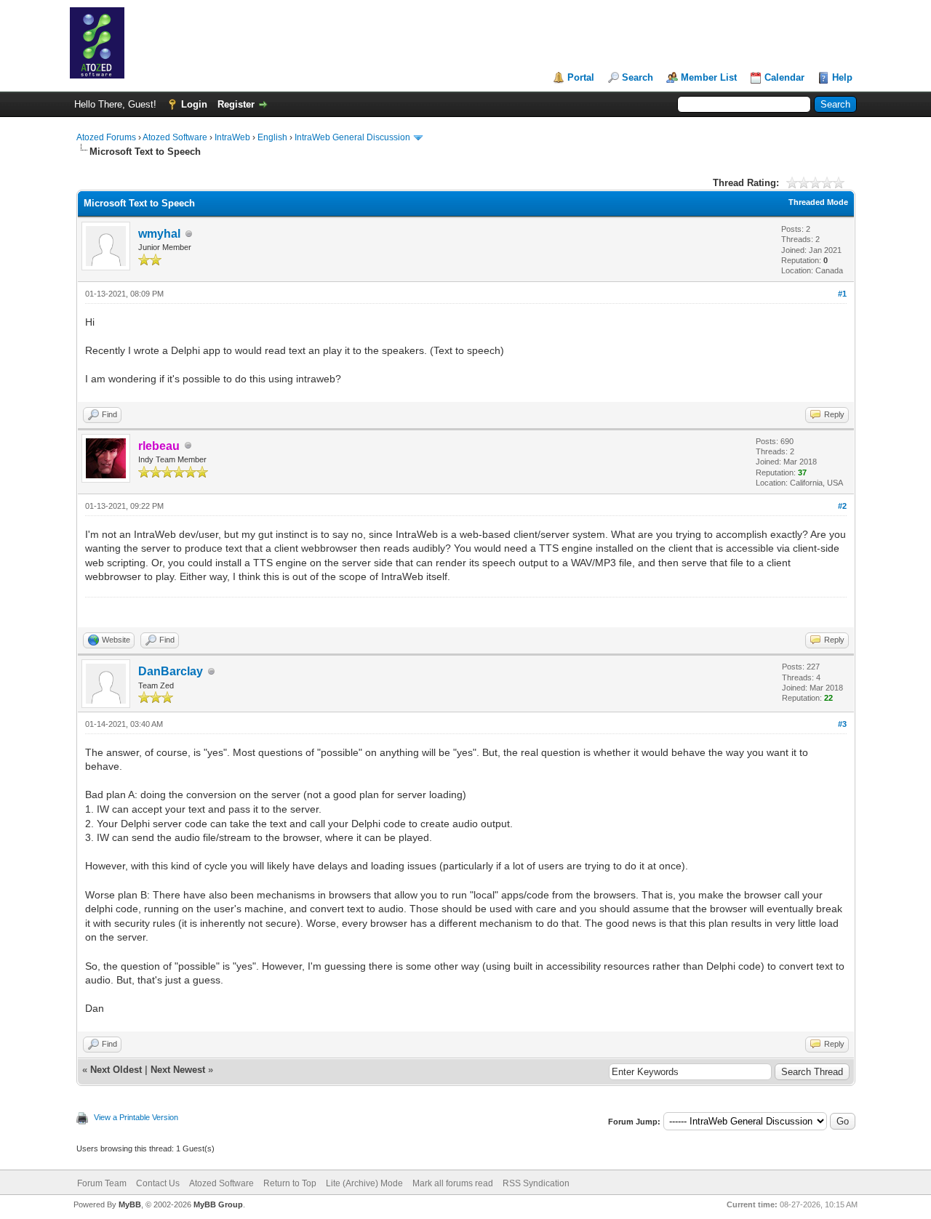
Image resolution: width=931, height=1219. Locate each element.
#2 (842, 506)
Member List (709, 77)
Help (842, 77)
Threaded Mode (818, 202)
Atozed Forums (106, 137)
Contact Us (158, 1183)
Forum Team (102, 1183)
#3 (842, 724)
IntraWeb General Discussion (352, 137)
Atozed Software (175, 137)
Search (637, 77)
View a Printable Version (136, 1117)
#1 (842, 293)
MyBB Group (218, 1204)
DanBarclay (170, 671)
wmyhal (159, 234)
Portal (580, 77)
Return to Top (289, 1183)
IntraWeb (232, 137)
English (272, 137)
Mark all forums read (452, 1183)
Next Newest (178, 1069)
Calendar (784, 77)
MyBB (130, 1204)
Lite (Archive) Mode (364, 1183)
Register (236, 104)
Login (194, 104)
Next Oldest (116, 1069)
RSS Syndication (536, 1183)
